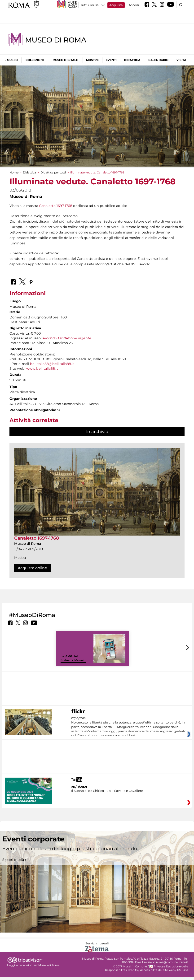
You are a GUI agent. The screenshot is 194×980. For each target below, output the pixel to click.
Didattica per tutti (53, 172)
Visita (181, 60)
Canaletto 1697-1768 (55, 206)
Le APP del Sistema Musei (72, 658)
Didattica (132, 60)
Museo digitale (65, 60)
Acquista (116, 5)
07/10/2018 (128, 727)
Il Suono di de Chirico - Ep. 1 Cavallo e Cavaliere (107, 791)
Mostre (92, 60)
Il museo (11, 60)
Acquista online (32, 568)
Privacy (158, 966)
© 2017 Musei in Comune (130, 966)
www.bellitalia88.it (42, 368)
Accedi (134, 5)
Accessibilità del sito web (157, 970)
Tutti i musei (90, 5)
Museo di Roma (55, 40)
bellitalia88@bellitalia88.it (52, 364)
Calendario (158, 60)
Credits (133, 970)
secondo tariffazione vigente (66, 338)
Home (13, 172)
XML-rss (182, 970)
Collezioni (35, 60)
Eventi (111, 60)
